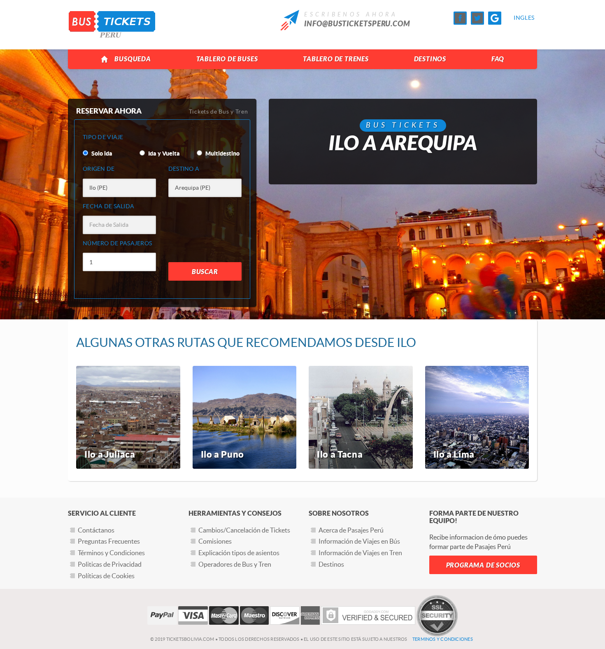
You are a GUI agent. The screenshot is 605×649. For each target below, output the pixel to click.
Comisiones (215, 541)
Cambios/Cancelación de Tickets (244, 530)
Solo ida (101, 153)
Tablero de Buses (227, 59)
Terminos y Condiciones (442, 639)
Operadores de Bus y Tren (234, 564)
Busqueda (132, 59)
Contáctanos (96, 530)
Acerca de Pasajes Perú (351, 530)
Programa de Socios (483, 565)
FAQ (497, 59)
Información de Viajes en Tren (360, 552)
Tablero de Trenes (336, 59)
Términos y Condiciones (111, 552)
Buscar (205, 272)
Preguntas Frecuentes (109, 541)
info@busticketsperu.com (357, 23)
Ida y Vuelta (163, 153)
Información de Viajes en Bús (359, 541)
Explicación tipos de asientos (238, 552)
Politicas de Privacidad (110, 564)
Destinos (430, 59)
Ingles (520, 17)
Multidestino (222, 153)
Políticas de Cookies (106, 575)
